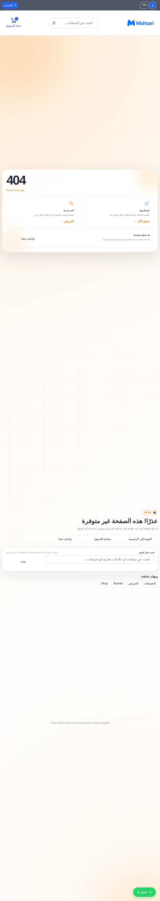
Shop (104, 583)
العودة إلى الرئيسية (140, 539)
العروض (133, 583)
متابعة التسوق (102, 539)
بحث (23, 561)
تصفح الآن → (142, 221)
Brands (118, 583)
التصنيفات (150, 583)
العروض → (67, 221)
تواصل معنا (65, 539)
